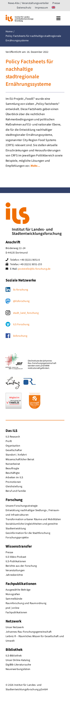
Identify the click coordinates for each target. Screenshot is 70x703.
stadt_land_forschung (26, 313)
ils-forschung (20, 290)
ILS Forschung (21, 324)
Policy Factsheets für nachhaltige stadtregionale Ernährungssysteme (29, 73)
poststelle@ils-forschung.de (34, 269)
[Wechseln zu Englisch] (53, 7)
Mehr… (35, 166)
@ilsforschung (21, 301)
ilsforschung (20, 336)
